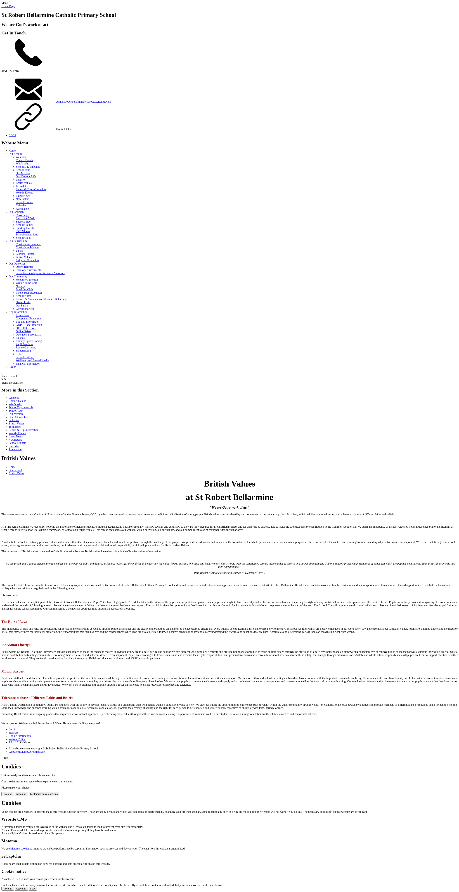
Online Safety (23, 331)
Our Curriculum (18, 240)
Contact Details (24, 160)
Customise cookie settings (44, 794)
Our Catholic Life (26, 176)
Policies (20, 337)
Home (12, 150)
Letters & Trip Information (31, 189)
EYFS (19, 250)
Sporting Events (25, 228)
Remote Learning (26, 347)
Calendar (21, 205)
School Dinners (24, 202)
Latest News (23, 195)
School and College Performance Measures (40, 273)
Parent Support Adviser (29, 292)
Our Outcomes (17, 263)
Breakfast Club (24, 289)
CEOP (12, 135)
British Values (24, 182)
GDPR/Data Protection (29, 324)
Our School (15, 153)
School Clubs (23, 237)
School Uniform (25, 357)
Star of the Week (25, 218)
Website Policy (17, 739)
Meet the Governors (27, 279)
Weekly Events (24, 192)
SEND (19, 353)
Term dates (22, 186)
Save (33, 888)
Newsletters (22, 198)
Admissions (22, 315)
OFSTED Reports (26, 328)
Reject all (8, 794)
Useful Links (23, 302)
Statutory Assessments (28, 270)
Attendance (22, 208)
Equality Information (27, 321)
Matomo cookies (19, 848)
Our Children (16, 211)
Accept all (21, 794)
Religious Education (27, 260)
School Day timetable (28, 166)
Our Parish (22, 305)
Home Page (8, 6)
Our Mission (23, 173)
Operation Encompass (28, 334)
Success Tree (23, 221)
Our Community (18, 276)
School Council (24, 224)
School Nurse (23, 295)
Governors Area (25, 308)
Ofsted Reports (24, 266)
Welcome (21, 157)
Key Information (18, 311)
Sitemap (13, 732)
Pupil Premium (24, 344)
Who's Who (22, 163)
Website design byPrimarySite (27, 751)
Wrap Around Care (26, 282)
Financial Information (28, 363)
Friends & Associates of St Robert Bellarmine (41, 299)
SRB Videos (23, 231)
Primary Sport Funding (29, 341)
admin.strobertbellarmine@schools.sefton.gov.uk (83, 101)
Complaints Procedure (28, 318)
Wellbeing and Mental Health (32, 360)
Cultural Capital (25, 253)
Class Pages (22, 215)
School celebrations (27, 234)
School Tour (23, 169)
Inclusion (21, 179)
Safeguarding (23, 350)
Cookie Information (20, 735)
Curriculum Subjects (27, 247)
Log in (12, 366)
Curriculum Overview (28, 244)
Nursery (20, 286)
